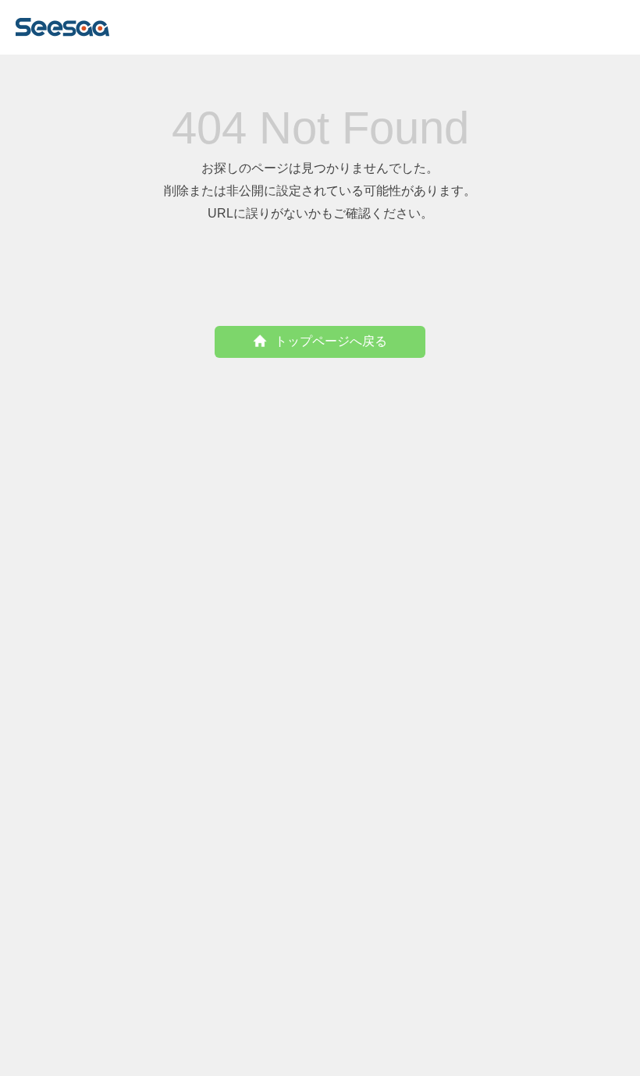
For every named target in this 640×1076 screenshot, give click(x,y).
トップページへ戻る (331, 341)
